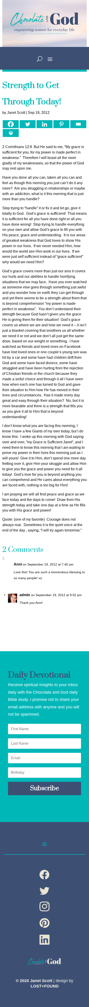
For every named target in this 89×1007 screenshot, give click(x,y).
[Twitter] (28, 124)
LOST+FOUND (45, 986)
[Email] (78, 124)
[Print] (11, 133)
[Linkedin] (44, 124)
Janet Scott (16, 113)
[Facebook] (11, 124)
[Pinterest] (61, 124)
